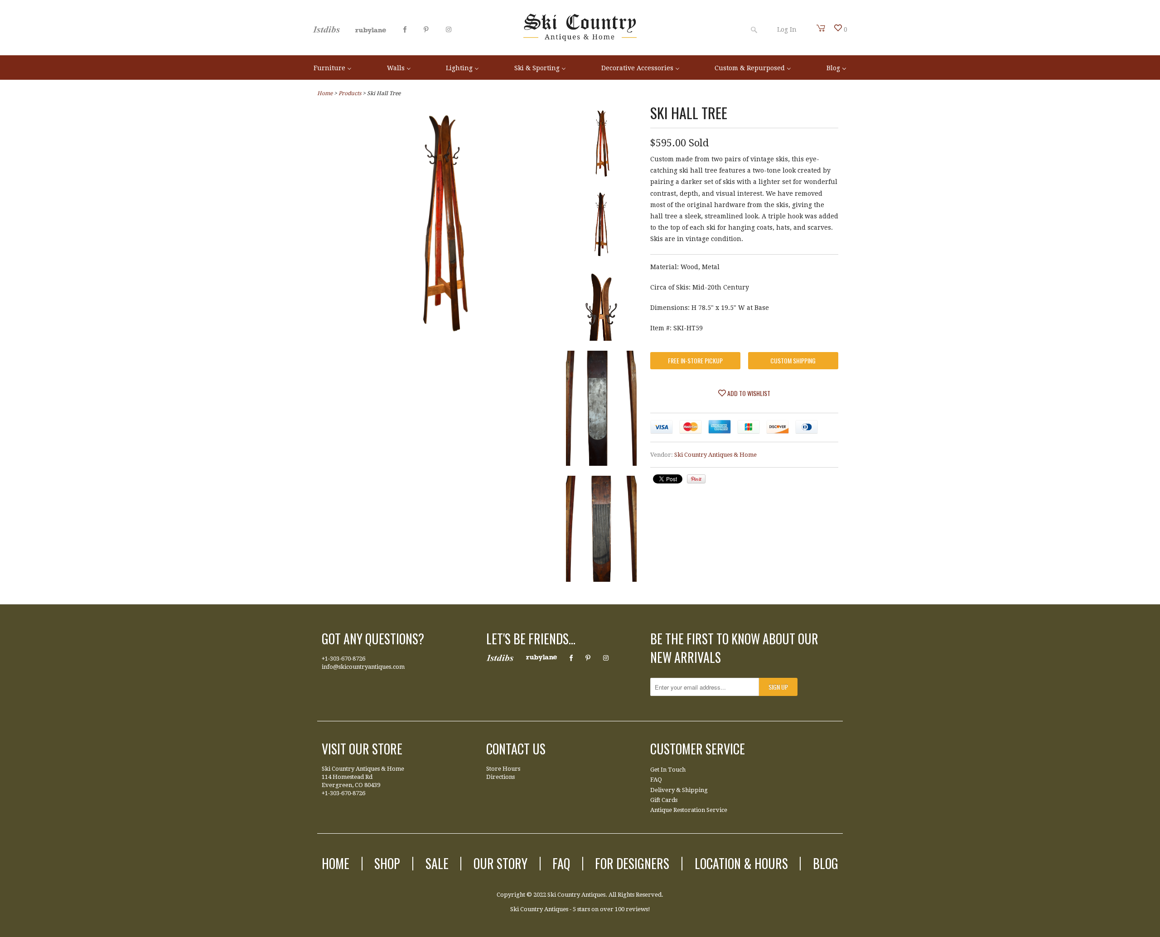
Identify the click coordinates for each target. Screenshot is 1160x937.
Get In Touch (668, 769)
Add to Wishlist (748, 393)
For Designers (632, 863)
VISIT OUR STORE (362, 748)
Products (349, 93)
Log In (787, 29)
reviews (637, 909)
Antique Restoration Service (688, 810)
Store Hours (503, 768)
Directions (500, 776)
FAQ (656, 779)
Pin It (696, 478)
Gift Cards (663, 800)
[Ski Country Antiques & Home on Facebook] (404, 29)
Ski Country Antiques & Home (715, 454)
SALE (437, 863)
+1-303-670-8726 (343, 658)
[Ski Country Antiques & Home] (580, 39)
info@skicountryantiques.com (363, 666)
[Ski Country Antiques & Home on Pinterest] (426, 29)
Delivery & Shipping (679, 790)
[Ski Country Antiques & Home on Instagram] (448, 29)
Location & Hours (741, 863)
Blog (825, 863)
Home (335, 863)
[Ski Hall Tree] (441, 336)
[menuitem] (333, 67)
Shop (387, 863)
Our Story (500, 863)
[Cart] (821, 28)
